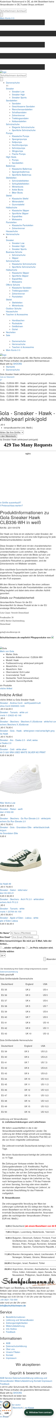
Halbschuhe (11, 207)
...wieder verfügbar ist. (14, 947)
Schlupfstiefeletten (20, 183)
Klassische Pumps (20, 136)
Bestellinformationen (15, 1316)
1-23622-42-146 (13, 715)
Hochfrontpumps (20, 145)
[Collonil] (52, 636)
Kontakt (9, 1355)
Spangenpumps (19, 139)
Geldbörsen (17, 326)
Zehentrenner (18, 115)
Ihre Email (5, 937)
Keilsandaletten (19, 121)
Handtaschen (18, 320)
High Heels (11, 156)
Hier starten (16, 1404)
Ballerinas (10, 165)
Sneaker (10, 88)
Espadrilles (17, 216)
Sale (8, 335)
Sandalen (16, 103)
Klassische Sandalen (22, 287)
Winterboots (17, 186)
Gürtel (15, 329)
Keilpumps (17, 142)
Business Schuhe (14, 251)
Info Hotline (11, 1328)
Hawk (5, 733)
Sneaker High (18, 94)
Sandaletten (11, 100)
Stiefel (9, 195)
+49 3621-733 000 (8, 1299)
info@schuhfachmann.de (13, 1305)
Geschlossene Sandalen (23, 106)
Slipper (15, 257)
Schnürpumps (18, 147)
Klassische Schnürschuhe (24, 263)
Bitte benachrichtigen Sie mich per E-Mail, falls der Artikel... (26, 942)
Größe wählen (7, 951)
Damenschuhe (13, 82)
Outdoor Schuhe (14, 308)
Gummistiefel (18, 204)
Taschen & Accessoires (17, 314)
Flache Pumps (19, 153)
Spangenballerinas (21, 171)
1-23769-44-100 (13, 911)
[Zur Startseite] (3, 354)
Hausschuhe (12, 231)
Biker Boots (17, 192)
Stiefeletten (11, 177)
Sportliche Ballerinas (21, 174)
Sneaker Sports (19, 97)
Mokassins (17, 219)
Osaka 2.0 (6, 743)
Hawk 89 (7, 883)
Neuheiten (11, 332)
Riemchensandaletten (22, 109)
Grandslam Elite (10, 833)
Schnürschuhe (13, 124)
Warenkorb (18, 1407)
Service (8, 1377)
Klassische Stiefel (20, 198)
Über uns (10, 1349)
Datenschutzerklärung (9, 971)
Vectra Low (10, 802)
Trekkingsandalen (20, 118)
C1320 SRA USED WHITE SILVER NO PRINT (24, 752)
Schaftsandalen (19, 112)
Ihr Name (5, 932)
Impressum (11, 1357)
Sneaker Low (18, 91)
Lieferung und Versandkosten (20, 1319)
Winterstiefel (18, 201)
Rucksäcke (17, 323)
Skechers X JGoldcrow (18, 724)
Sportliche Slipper (20, 213)
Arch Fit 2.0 (12, 902)
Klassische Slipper (20, 210)
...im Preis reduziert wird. (40, 947)
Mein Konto (5, 18)
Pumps (9, 133)
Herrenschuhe (12, 234)
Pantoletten (11, 222)
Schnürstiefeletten (20, 180)
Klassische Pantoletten (22, 225)
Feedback (10, 1331)
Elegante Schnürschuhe (23, 127)
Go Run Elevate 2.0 (16, 821)
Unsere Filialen (13, 1352)
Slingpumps (17, 150)
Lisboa (15, 920)
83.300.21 (9, 892)
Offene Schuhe (13, 284)
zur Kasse (29, 1407)
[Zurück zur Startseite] (28, 71)
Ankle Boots (17, 189)
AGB (8, 1343)
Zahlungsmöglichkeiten (17, 1322)
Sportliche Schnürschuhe (24, 130)
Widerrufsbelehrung (15, 1325)
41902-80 (9, 811)
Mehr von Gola (7, 651)
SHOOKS (17, 363)
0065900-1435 (18, 705)
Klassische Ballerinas (22, 168)
